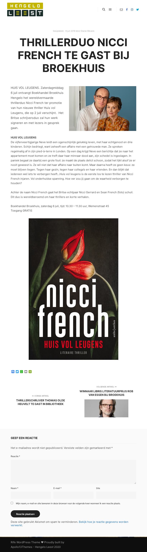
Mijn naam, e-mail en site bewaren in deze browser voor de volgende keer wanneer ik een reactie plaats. (68, 503)
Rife (13, 542)
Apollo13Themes (21, 547)
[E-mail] (121, 9)
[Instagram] (132, 9)
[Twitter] (137, 9)
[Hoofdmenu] (110, 9)
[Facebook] (126, 9)
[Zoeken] (104, 9)
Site (98, 488)
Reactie (15, 456)
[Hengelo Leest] (25, 9)
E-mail (57, 488)
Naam (14, 488)
